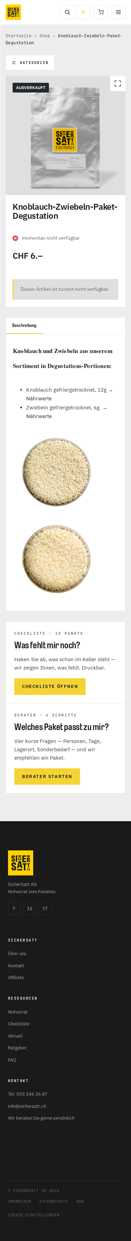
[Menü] (118, 12)
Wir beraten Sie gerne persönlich (41, 1118)
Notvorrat (18, 1012)
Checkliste (18, 1024)
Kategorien (34, 62)
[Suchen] (67, 12)
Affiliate (16, 977)
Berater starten (47, 776)
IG (29, 909)
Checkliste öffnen (50, 686)
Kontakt (16, 966)
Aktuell (15, 1036)
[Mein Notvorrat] (83, 12)
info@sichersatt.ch (27, 1106)
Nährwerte (39, 398)
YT (45, 909)
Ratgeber (17, 1048)
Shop (44, 36)
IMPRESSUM (19, 1201)
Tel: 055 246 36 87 (28, 1094)
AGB (80, 1201)
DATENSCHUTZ (53, 1201)
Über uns (17, 953)
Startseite (18, 36)
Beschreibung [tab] (24, 325)
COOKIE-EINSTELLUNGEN (34, 1214)
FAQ (12, 1060)
